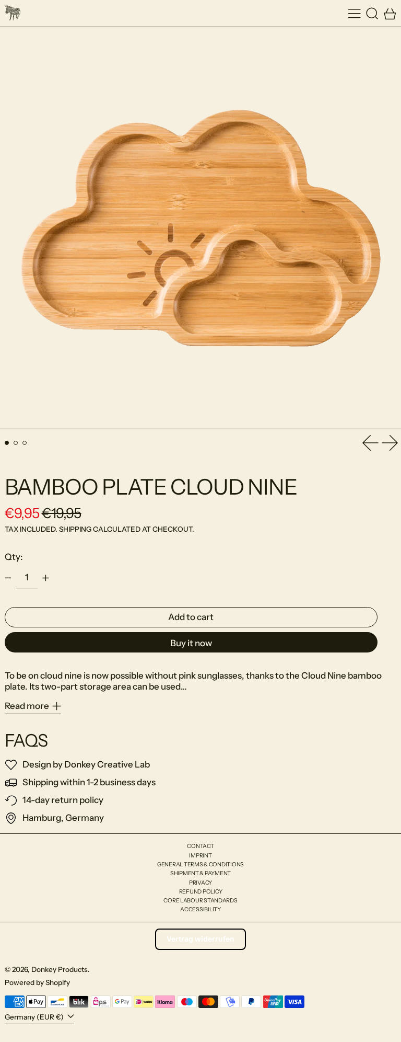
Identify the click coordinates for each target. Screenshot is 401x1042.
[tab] (7, 443)
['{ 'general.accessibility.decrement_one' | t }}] (8, 578)
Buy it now (191, 643)
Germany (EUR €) (35, 1017)
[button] (372, 13)
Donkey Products (59, 969)
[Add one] (45, 578)
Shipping (75, 529)
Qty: (14, 557)
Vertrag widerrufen (200, 938)
